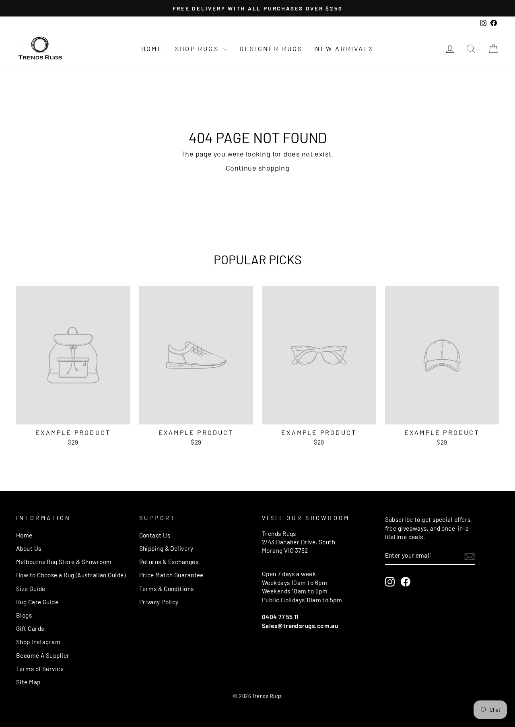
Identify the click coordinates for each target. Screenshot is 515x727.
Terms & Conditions (166, 588)
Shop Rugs (198, 48)
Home (152, 48)
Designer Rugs (271, 48)
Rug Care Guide (37, 601)
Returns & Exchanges (169, 561)
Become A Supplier (43, 655)
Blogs (24, 615)
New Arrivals (344, 48)
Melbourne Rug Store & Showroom (64, 561)
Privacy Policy (159, 601)
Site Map (28, 682)
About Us (28, 548)
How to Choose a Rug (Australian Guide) (71, 575)
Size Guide (30, 588)
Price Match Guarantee (171, 575)
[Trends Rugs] (40, 48)
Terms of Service (40, 668)
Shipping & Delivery (166, 548)
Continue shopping (258, 167)
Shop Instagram (38, 641)
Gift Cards (30, 628)
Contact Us (155, 535)
